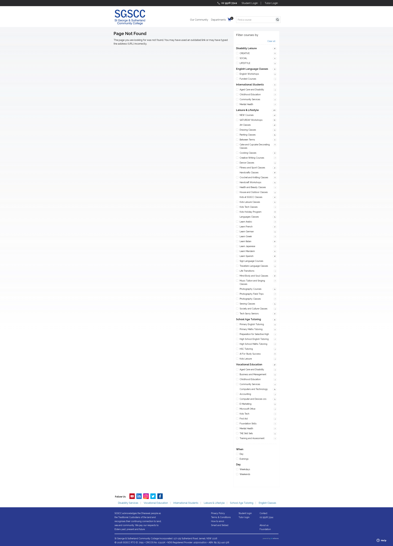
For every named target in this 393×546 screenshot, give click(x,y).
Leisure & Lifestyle (247, 110)
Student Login (250, 3)
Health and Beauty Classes (253, 187)
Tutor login (244, 517)
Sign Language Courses (251, 261)
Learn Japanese (247, 246)
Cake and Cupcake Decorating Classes (255, 146)
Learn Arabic (246, 221)
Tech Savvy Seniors (249, 313)
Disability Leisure (246, 48)
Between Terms (247, 139)
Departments (218, 19)
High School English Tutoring (254, 339)
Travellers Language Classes (254, 266)
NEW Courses (247, 115)
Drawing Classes (248, 130)
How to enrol (217, 521)
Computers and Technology (254, 389)
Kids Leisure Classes (250, 202)
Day (241, 454)
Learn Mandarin (247, 251)
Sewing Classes (247, 303)
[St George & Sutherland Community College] (130, 17)
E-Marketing (245, 404)
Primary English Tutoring (252, 324)
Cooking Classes (248, 153)
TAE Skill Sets (246, 433)
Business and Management (253, 374)
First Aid (244, 418)
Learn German (247, 231)
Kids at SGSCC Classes (251, 197)
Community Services (250, 99)
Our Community (199, 19)
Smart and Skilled (219, 525)
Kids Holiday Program (250, 212)
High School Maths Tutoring (253, 344)
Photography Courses (250, 289)
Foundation (265, 529)
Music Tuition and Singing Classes (252, 282)
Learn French (246, 226)
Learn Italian (245, 241)
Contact (263, 513)
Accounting (245, 394)
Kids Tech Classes (249, 207)
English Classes (267, 503)
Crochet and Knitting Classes (254, 177)
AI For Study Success (250, 354)
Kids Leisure (246, 358)
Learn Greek (246, 236)
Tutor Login (271, 3)
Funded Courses (248, 79)
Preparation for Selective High (254, 334)
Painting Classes (248, 135)
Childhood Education (250, 94)
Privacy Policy (218, 513)
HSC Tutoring (246, 349)
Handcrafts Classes (249, 172)
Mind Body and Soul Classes (254, 276)
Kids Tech (244, 413)
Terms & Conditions (221, 517)
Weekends (245, 474)
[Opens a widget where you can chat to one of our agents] (381, 540)
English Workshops (249, 74)
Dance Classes (247, 162)
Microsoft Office (247, 409)
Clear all (271, 41)
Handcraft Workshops (250, 182)
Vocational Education (249, 364)
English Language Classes (252, 68)
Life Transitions (247, 271)
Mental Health (246, 104)
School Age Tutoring (248, 319)
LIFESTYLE (245, 63)
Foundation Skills (248, 423)
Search (278, 20)
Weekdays (245, 469)
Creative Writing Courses (252, 158)
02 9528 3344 (229, 3)
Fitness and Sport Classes (252, 167)
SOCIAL (243, 58)
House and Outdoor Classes (254, 192)
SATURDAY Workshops (251, 120)
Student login (245, 513)
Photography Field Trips (252, 294)
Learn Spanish (246, 256)
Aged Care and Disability (252, 89)
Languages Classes (249, 217)
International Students (250, 84)
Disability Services (128, 503)
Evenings (244, 459)
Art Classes (245, 125)
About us (264, 525)
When (239, 449)
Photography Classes (250, 299)
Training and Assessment (252, 438)
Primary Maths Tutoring (251, 329)
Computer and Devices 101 (253, 399)
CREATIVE (245, 53)
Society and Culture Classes (253, 308)
